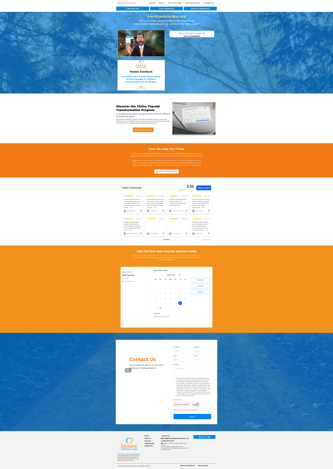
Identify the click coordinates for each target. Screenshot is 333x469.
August (169, 275)
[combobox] (169, 316)
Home (152, 3)
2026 (173, 275)
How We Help (174, 3)
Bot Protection (178, 399)
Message (176, 364)
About (162, 3)
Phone (195, 356)
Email (175, 356)
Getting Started (192, 3)
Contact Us (208, 3)
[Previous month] (162, 275)
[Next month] (180, 275)
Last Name (196, 347)
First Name (177, 347)
